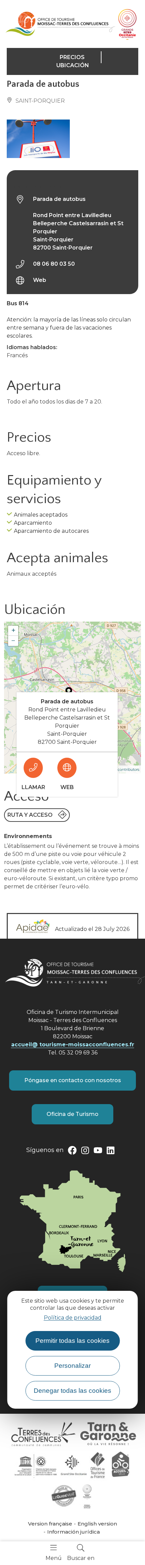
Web (39, 280)
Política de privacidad (73, 1317)
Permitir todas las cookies (72, 1340)
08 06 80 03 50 (54, 264)
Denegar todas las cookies (72, 1390)
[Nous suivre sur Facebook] (72, 1151)
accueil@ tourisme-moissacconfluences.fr (72, 1044)
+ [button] (13, 630)
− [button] (13, 640)
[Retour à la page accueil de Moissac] (60, 23)
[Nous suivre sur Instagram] (85, 1151)
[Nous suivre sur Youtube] (97, 1151)
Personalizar (72, 1365)
